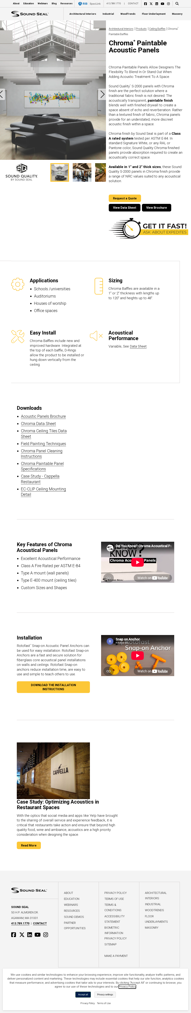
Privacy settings (105, 994)
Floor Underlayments (156, 919)
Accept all (83, 994)
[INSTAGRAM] (46, 934)
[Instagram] (170, 3)
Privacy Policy (115, 893)
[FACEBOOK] (15, 934)
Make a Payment (116, 956)
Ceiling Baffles (157, 28)
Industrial (153, 904)
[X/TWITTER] (22, 934)
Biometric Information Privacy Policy (115, 933)
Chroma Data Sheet (38, 423)
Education (28, 3)
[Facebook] (147, 3)
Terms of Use (114, 899)
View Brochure (156, 207)
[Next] (102, 94)
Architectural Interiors (121, 28)
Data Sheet (138, 346)
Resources (72, 910)
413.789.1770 (114, 3)
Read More (29, 845)
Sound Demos (74, 917)
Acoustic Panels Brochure (43, 416)
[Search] (176, 4)
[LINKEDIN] (30, 934)
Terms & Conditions (112, 907)
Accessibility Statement (114, 919)
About (68, 893)
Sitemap (110, 944)
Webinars (43, 3)
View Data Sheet (124, 207)
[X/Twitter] (152, 3)
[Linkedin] (158, 3)
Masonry (151, 927)
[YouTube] (164, 3)
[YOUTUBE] (39, 934)
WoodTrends (154, 910)
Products (141, 28)
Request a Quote (125, 198)
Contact (133, 3)
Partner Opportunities (75, 925)
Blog (54, 3)
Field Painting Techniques (43, 443)
